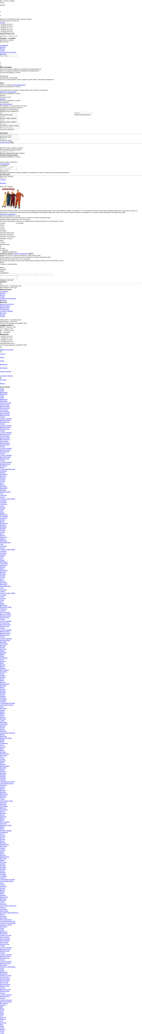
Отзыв (2, 164)
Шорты (2, 712)
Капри (2, 678)
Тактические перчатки (7, 733)
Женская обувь (5, 307)
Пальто (2, 729)
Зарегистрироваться (19, 85)
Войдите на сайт (5, 255)
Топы (2, 706)
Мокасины (3, 488)
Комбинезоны (4, 684)
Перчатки (3, 649)
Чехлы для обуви (5, 614)
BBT (1, 1007)
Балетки (2, 472)
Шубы (2, 820)
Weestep (2, 1029)
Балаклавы (3, 722)
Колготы (3, 682)
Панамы (2, 691)
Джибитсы (3, 609)
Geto (1, 1015)
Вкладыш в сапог (5, 607)
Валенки (3, 478)
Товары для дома (5, 371)
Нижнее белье (4, 422)
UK (1, 22)
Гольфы (2, 675)
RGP (1, 1024)
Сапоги (2, 497)
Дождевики (4, 644)
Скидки (2, 316)
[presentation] (8, 113)
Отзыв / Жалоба (5, 387)
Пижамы (3, 692)
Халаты (2, 710)
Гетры (2, 673)
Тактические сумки (6, 801)
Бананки (3, 717)
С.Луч (2, 1033)
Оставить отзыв (4, 174)
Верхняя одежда (5, 420)
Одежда (2, 417)
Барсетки (3, 792)
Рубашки (3, 698)
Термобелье (4, 658)
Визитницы (4, 794)
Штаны (2, 713)
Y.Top (2, 1031)
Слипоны (3, 500)
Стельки (3, 610)
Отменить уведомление (20, 253)
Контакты (3, 54)
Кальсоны (3, 652)
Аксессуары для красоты (8, 905)
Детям (2, 361)
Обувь (2, 357)
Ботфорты (3, 527)
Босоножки (3, 474)
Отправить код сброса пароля (9, 155)
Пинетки (3, 490)
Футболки (3, 708)
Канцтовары (4, 911)
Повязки (3, 696)
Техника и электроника (7, 923)
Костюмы (3, 685)
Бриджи (2, 665)
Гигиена (2, 907)
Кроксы (2, 485)
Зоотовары (3, 909)
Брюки (2, 666)
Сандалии (3, 495)
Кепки (2, 680)
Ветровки (3, 642)
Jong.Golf (3, 1017)
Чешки (2, 513)
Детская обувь (4, 309)
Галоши (2, 479)
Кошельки (3, 795)
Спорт (2, 506)
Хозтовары (3, 465)
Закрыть (2, 99)
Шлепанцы (3, 514)
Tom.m (2, 1028)
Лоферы (2, 539)
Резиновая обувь (5, 492)
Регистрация (8, 104)
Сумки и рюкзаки (6, 418)
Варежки (3, 668)
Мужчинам (3, 368)
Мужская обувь (5, 306)
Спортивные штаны (6, 705)
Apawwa (3, 1005)
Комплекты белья (5, 738)
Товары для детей (6, 925)
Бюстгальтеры (4, 822)
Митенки (3, 813)
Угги (1, 511)
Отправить (3, 281)
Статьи (2, 50)
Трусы (2, 659)
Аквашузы (3, 471)
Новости (3, 47)
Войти (2, 83)
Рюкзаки (3, 719)
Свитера (3, 701)
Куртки (2, 647)
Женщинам (3, 364)
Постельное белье (6, 919)
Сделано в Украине (6, 311)
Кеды (1, 483)
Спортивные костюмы (7, 703)
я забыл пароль (5, 142)
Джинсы (3, 677)
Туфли (2, 509)
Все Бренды (4, 1003)
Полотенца (3, 918)
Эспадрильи (4, 516)
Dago (1, 1012)
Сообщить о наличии (6, 253)
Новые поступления (6, 304)
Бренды (2, 49)
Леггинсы (3, 862)
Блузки (2, 837)
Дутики (2, 481)
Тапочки (3, 507)
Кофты (2, 687)
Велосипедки (4, 670)
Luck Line (3, 1022)
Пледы (2, 467)
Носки (2, 656)
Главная (3, 179)
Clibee (2, 1010)
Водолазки (3, 671)
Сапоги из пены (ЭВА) (7, 499)
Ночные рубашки (5, 830)
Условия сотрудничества (8, 52)
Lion (1, 1021)
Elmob (2, 1014)
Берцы (2, 521)
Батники (3, 661)
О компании (4, 45)
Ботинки (3, 476)
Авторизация (12, 92)
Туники (2, 884)
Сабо (1, 493)
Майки (2, 654)
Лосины (2, 689)
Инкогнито (3, 92)
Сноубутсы (3, 504)
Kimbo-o (3, 1019)
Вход (2, 104)
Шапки (2, 651)
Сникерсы (3, 502)
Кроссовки (3, 486)
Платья (2, 694)
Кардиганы (3, 809)
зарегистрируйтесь (20, 255)
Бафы (2, 663)
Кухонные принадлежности (9, 912)
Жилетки (3, 645)
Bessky (2, 1008)
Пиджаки (3, 773)
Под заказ (3, 313)
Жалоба (7, 164)
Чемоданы (3, 802)
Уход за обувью (5, 612)
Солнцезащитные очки (7, 469)
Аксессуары (4, 410)
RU (4, 22)
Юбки (2, 715)
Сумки (2, 720)
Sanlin (2, 1026)
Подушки (3, 916)
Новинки (3, 183)
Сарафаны (3, 699)
